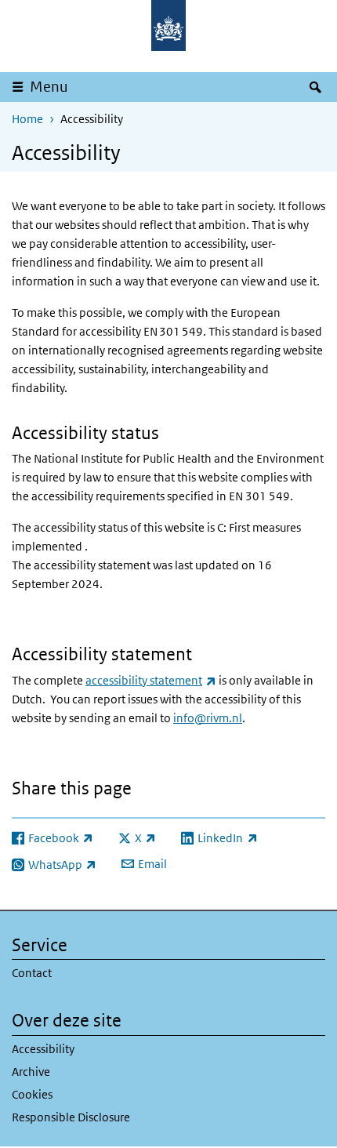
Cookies (32, 1094)
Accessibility (43, 1048)
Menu (49, 87)
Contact (32, 972)
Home (27, 118)
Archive (31, 1071)
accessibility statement (150, 680)
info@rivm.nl (207, 717)
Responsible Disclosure (71, 1117)
